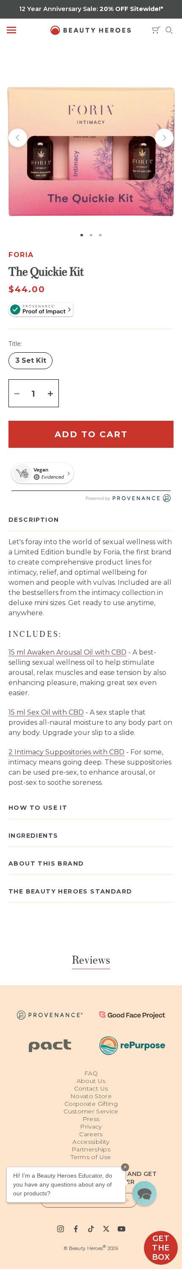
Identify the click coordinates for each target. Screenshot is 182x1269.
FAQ (91, 1073)
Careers (90, 1134)
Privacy (91, 1126)
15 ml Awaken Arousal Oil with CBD (67, 652)
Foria (21, 255)
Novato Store (91, 1096)
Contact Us (91, 1088)
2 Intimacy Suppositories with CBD (66, 752)
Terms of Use (91, 1157)
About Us (91, 1081)
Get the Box (161, 1248)
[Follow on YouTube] (121, 1229)
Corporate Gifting (91, 1103)
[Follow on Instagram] (60, 1229)
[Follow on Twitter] (106, 1229)
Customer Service (91, 1111)
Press (91, 1119)
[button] (144, 1193)
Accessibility (91, 1142)
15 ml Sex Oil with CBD (46, 712)
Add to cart (91, 434)
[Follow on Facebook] (76, 1229)
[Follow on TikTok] (91, 1229)
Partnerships (91, 1149)
